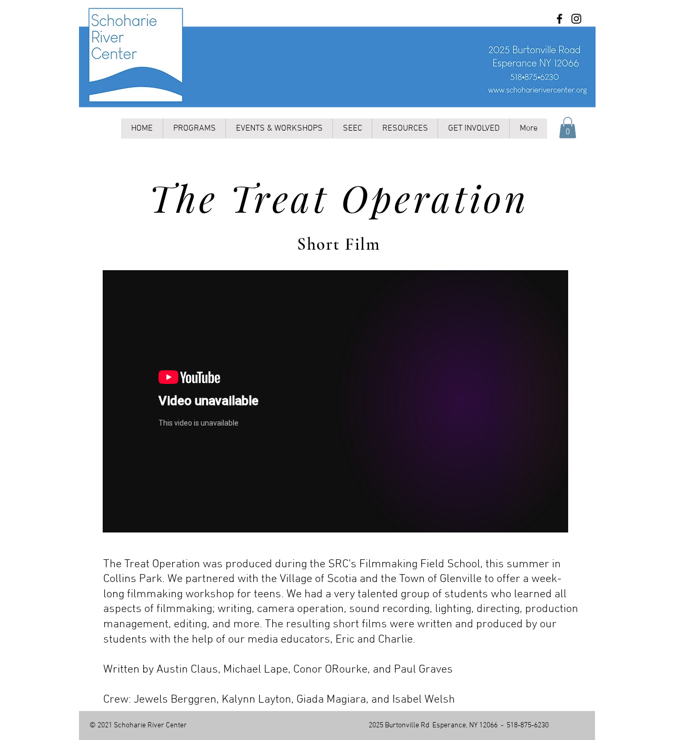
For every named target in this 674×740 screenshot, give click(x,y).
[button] (568, 128)
